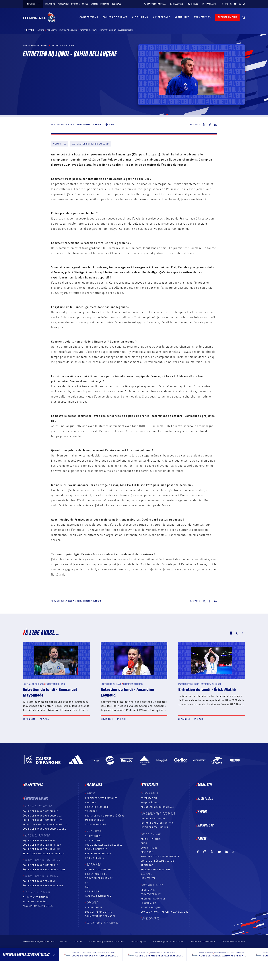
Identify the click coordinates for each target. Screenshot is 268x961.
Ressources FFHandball (103, 923)
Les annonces (93, 907)
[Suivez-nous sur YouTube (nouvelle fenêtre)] (235, 4)
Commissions (151, 834)
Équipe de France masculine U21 (43, 815)
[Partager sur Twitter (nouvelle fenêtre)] (204, 124)
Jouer (91, 793)
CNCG (144, 843)
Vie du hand (140, 17)
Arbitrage (147, 865)
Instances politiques (154, 818)
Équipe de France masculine (40, 811)
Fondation (105, 4)
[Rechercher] (243, 17)
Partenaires (63, 4)
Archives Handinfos (153, 898)
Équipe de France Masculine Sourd (44, 829)
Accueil (41, 30)
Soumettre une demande (100, 916)
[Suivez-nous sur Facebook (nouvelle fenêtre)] (222, 4)
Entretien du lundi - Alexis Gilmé (130, 689)
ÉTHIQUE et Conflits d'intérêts (160, 856)
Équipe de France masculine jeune (44, 869)
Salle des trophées (35, 901)
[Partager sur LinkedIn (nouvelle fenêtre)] (215, 124)
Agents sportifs (151, 839)
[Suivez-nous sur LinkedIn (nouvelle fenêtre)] (240, 4)
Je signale (116, 4)
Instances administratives (157, 823)
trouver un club (227, 17)
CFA (87, 882)
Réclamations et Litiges (155, 869)
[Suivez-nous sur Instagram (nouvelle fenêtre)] (227, 4)
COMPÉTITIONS (149, 848)
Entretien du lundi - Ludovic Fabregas (211, 689)
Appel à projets (94, 858)
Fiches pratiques (151, 907)
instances (31, 4)
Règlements (148, 890)
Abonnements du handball (157, 807)
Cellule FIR (92, 891)
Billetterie (205, 798)
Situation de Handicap (99, 878)
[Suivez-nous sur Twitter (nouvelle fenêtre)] (231, 4)
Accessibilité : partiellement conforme (106, 941)
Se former (94, 864)
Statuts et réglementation (157, 861)
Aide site (78, 941)
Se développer (94, 836)
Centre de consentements (233, 941)
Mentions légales (138, 941)
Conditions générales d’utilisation (168, 941)
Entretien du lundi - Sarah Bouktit (53, 689)
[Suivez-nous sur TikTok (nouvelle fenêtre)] (244, 4)
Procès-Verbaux (151, 894)
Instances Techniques (154, 827)
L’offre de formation (98, 869)
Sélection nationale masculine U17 (45, 824)
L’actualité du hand (68, 30)
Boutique (75, 4)
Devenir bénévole (96, 849)
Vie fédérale (161, 17)
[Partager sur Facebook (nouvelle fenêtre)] (209, 124)
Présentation (149, 798)
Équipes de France (115, 17)
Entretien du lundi (88, 30)
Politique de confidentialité (203, 941)
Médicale (146, 874)
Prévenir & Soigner (97, 807)
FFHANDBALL (150, 793)
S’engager (94, 831)
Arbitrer (90, 802)
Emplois (94, 4)
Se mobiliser (93, 840)
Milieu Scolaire (95, 820)
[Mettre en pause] (231, 633)
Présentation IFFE (96, 874)
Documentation (153, 885)
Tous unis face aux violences (103, 845)
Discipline (147, 852)
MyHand (202, 812)
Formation (50, 4)
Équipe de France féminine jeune (43, 885)
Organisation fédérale (158, 813)
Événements (202, 17)
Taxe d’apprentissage (98, 896)
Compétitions (88, 17)
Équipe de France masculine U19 (43, 820)
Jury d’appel (148, 878)
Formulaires (149, 903)
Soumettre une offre (98, 912)
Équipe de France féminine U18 (42, 849)
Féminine (50, 684)
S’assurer (91, 811)
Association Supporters (38, 906)
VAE (87, 887)
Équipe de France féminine (39, 840)
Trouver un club (95, 824)
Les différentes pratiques (101, 798)
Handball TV (206, 825)
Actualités (181, 17)
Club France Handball (37, 897)
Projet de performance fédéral (105, 815)
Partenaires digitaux (98, 853)
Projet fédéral (150, 802)
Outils (85, 4)
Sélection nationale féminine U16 (44, 853)
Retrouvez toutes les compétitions (26, 954)
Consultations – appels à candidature (164, 912)
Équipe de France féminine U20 (42, 845)
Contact (63, 941)
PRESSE (202, 839)
